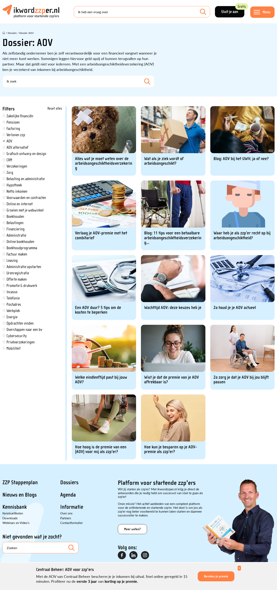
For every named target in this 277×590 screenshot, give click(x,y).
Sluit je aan (232, 10)
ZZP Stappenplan (20, 482)
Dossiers (69, 482)
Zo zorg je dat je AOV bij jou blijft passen (241, 380)
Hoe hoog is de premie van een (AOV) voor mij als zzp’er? (100, 449)
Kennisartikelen (12, 513)
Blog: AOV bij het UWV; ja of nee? (241, 158)
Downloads (10, 518)
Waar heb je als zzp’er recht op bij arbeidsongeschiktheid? (242, 235)
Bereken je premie (216, 576)
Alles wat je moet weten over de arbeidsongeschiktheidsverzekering (103, 163)
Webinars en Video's (16, 523)
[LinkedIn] (133, 555)
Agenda (68, 495)
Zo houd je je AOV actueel (235, 307)
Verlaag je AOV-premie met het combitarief (101, 235)
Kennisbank (14, 507)
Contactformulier (71, 523)
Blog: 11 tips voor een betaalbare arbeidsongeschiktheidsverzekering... (172, 238)
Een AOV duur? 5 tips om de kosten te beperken (98, 310)
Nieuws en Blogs (19, 495)
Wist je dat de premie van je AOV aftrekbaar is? (171, 380)
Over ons (66, 513)
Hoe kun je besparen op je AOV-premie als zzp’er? (170, 449)
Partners (65, 518)
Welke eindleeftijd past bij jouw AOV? (101, 380)
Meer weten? (132, 529)
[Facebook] (122, 555)
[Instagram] (145, 555)
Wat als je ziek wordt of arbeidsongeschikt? (164, 161)
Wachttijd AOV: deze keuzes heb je (172, 307)
